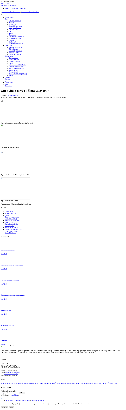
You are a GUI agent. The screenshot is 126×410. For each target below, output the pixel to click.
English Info (12, 42)
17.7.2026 (4, 269)
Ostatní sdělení (13, 72)
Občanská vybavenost (15, 26)
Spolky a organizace (15, 28)
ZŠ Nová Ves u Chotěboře (62, 383)
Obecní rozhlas (9, 222)
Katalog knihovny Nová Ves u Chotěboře (41, 383)
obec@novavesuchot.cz (8, 5)
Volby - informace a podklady (18, 74)
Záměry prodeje (14, 70)
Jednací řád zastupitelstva (16, 68)
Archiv (11, 75)
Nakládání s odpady (15, 38)
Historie (11, 22)
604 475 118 (5, 3)
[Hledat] (1, 14)
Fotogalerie (8, 77)
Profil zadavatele (14, 59)
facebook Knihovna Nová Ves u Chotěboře (14, 383)
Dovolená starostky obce (7, 325)
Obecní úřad (8, 45)
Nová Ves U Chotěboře (13, 400)
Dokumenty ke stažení (16, 47)
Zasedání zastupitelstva (16, 66)
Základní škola (13, 29)
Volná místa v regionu (11, 231)
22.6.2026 (4, 299)
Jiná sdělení (12, 35)
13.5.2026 (4, 329)
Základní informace (15, 21)
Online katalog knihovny (12, 224)
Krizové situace (13, 49)
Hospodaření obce (10, 233)
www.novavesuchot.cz (11, 374)
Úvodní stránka (9, 17)
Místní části (12, 24)
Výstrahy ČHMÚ (14, 52)
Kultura (11, 33)
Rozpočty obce (13, 58)
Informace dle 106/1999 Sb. (17, 65)
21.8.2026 (4, 254)
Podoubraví (84, 383)
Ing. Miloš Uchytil (13, 95)
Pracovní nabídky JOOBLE (13, 229)
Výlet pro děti (4, 340)
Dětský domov (75, 383)
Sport (10, 31)
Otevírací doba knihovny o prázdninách (12, 265)
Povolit (11, 407)
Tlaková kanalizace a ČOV (17, 36)
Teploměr (12, 40)
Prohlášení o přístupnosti (38, 400)
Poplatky (11, 63)
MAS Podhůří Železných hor (108, 383)
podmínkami (14, 395)
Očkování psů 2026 (6, 310)
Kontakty (8, 79)
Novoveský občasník (15, 51)
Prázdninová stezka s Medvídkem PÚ (11, 280)
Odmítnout (5, 407)
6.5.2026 (3, 344)
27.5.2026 (4, 314)
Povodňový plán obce (11, 227)
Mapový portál (9, 226)
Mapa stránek (26, 400)
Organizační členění (15, 54)
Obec (6, 19)
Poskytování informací (12, 220)
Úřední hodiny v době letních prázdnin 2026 (13, 295)
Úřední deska (9, 56)
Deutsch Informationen (16, 44)
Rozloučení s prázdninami (8, 250)
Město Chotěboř (93, 383)
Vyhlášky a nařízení (15, 61)
